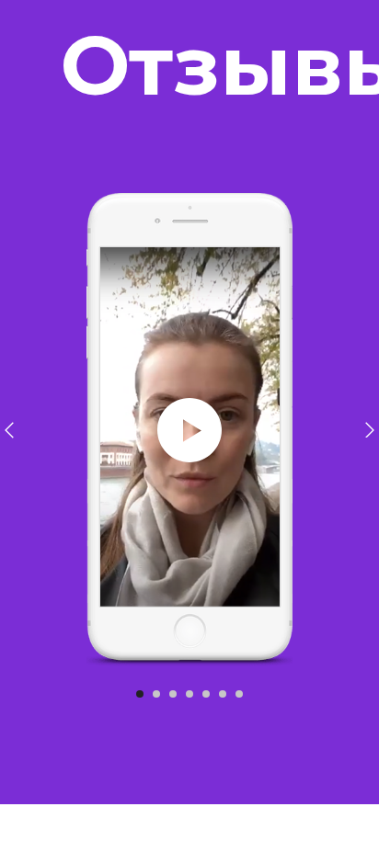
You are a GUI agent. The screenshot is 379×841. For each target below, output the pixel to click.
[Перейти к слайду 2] (156, 694)
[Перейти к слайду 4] (189, 694)
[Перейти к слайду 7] (239, 694)
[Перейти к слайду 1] (140, 694)
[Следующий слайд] (369, 430)
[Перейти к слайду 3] (173, 694)
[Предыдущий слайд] (9, 430)
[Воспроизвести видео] (189, 430)
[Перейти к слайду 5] (206, 694)
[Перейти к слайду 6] (222, 694)
